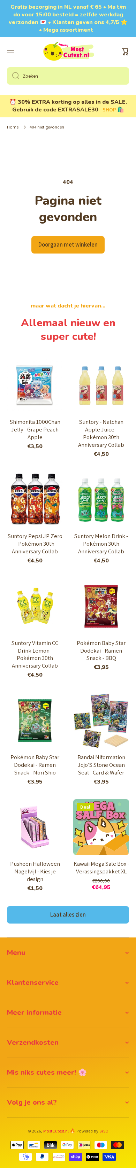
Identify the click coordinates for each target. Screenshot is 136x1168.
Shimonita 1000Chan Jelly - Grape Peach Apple (35, 429)
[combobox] (68, 76)
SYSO (103, 1131)
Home (12, 127)
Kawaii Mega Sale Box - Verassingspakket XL (101, 867)
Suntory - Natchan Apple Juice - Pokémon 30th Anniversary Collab (101, 433)
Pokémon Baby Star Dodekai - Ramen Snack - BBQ (101, 650)
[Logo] (68, 52)
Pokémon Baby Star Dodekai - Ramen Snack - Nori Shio (34, 765)
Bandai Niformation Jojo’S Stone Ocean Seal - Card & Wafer (101, 765)
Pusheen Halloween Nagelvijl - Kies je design (35, 871)
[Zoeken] (13, 76)
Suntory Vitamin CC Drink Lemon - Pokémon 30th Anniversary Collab (35, 654)
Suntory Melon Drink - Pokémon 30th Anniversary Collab (101, 543)
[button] (125, 51)
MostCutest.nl (56, 1131)
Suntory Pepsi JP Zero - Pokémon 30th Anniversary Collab (35, 543)
